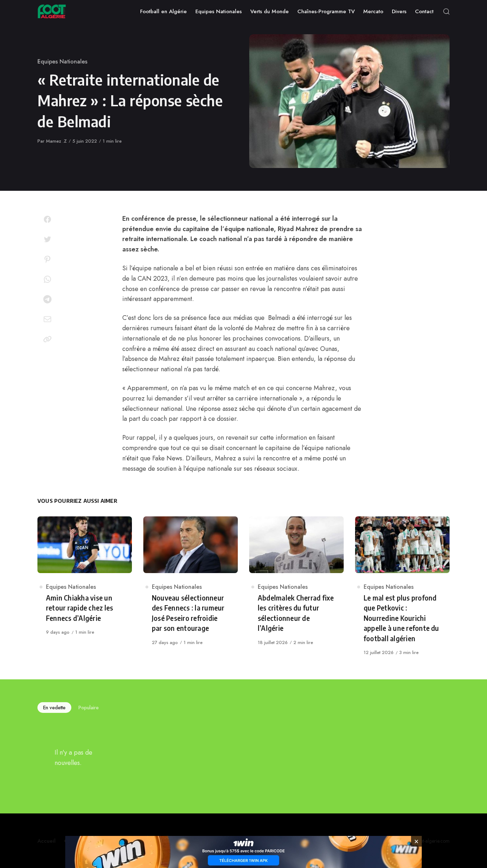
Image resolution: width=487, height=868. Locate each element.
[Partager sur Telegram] (47, 299)
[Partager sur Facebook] (47, 219)
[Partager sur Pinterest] (47, 259)
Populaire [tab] (88, 707)
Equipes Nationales (62, 61)
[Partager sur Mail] (47, 319)
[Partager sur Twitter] (47, 239)
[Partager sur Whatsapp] (47, 279)
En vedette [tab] (54, 707)
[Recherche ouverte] (446, 11)
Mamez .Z (56, 141)
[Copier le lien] (47, 339)
